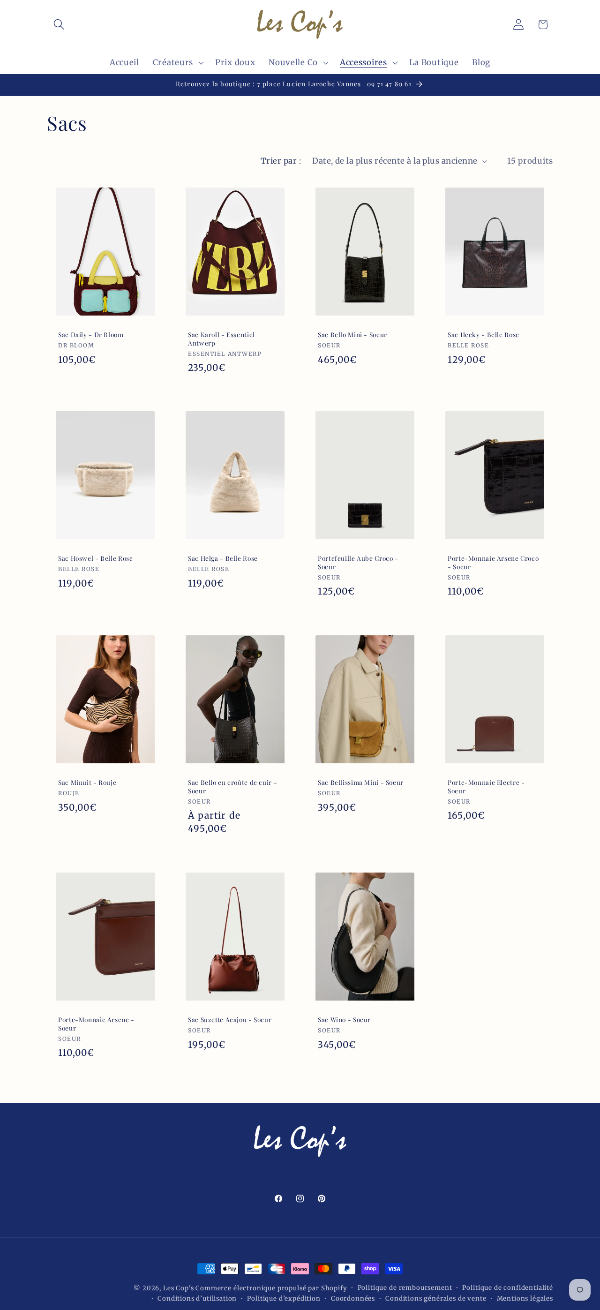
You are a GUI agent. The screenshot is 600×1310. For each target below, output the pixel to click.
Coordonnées (353, 1298)
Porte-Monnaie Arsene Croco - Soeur (493, 563)
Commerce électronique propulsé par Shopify (271, 1288)
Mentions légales (525, 1298)
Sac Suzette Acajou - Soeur (229, 1020)
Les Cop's (179, 1288)
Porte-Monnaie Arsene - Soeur (96, 1024)
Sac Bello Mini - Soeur (352, 335)
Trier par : (281, 161)
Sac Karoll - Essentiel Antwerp (221, 339)
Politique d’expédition (283, 1298)
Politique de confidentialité (507, 1288)
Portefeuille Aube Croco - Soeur (358, 563)
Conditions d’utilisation (197, 1298)
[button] (59, 24)
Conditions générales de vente (435, 1298)
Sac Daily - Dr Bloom (91, 335)
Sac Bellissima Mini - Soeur (361, 783)
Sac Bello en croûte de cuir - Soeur (232, 787)
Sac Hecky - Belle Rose (483, 335)
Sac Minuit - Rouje (87, 783)
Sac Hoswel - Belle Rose (95, 559)
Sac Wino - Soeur (344, 1020)
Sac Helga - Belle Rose (223, 559)
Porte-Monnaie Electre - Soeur (486, 787)
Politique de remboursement (405, 1288)
